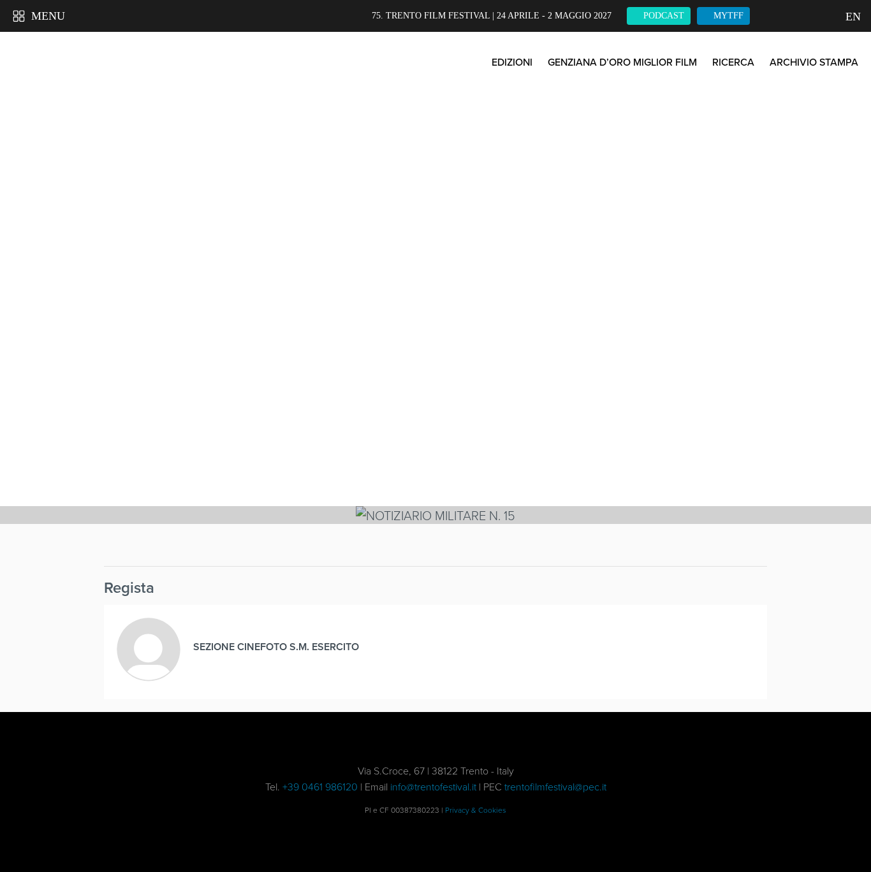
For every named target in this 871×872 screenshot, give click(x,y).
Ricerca (733, 62)
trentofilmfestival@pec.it (555, 787)
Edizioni (512, 62)
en (851, 16)
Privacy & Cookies (475, 809)
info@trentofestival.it (433, 787)
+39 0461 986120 (320, 787)
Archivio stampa (814, 62)
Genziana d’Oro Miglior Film (622, 62)
